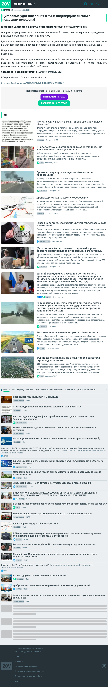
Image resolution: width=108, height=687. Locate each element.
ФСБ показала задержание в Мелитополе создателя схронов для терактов (68, 359)
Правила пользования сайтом (28, 676)
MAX (40, 71)
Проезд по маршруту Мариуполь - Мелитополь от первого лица (66, 173)
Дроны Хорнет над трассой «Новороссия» (62, 197)
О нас (17, 656)
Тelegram (48, 71)
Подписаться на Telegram (54, 103)
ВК (55, 71)
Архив (17, 681)
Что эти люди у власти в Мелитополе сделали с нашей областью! (69, 123)
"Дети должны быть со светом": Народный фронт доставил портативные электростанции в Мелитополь (69, 249)
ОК (59, 71)
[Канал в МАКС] (85, 4)
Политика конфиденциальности (29, 671)
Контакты (19, 661)
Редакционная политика (26, 666)
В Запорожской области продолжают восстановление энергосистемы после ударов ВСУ (69, 148)
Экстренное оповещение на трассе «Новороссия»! (67, 332)
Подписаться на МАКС (54, 97)
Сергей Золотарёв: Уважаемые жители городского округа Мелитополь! (71, 224)
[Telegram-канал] (91, 4)
